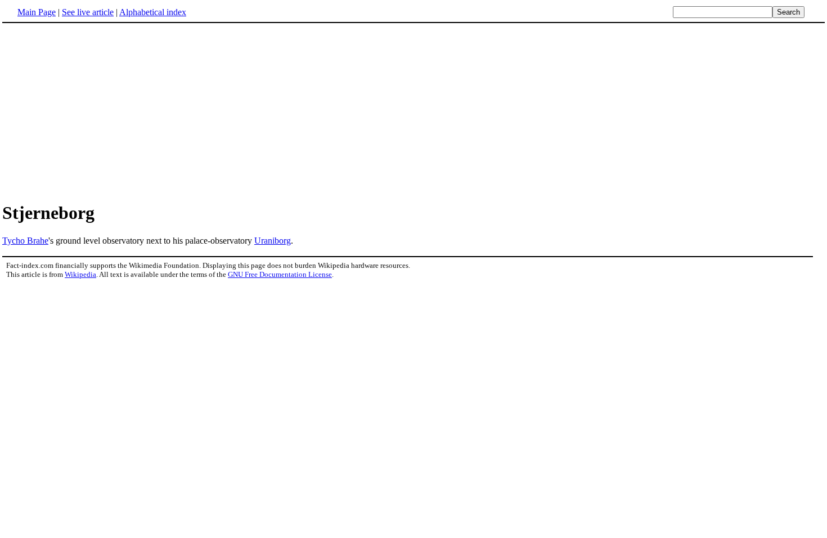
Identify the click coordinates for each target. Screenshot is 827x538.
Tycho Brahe (25, 240)
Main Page (36, 12)
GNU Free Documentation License (280, 274)
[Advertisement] (413, 112)
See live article (88, 12)
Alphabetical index (152, 12)
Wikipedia (80, 274)
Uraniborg (272, 240)
